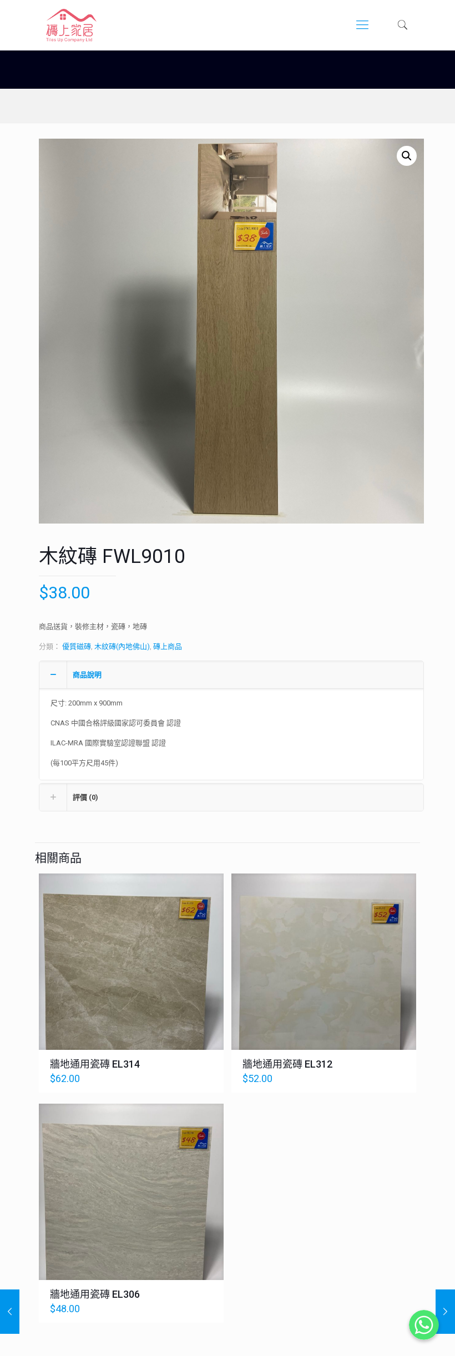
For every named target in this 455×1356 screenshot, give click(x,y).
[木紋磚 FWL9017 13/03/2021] (9, 1311)
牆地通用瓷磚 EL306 (95, 1294)
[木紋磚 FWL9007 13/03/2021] (445, 1311)
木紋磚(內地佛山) (122, 646)
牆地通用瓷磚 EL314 (95, 1064)
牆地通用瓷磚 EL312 (287, 1064)
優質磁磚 (76, 646)
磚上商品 (167, 646)
